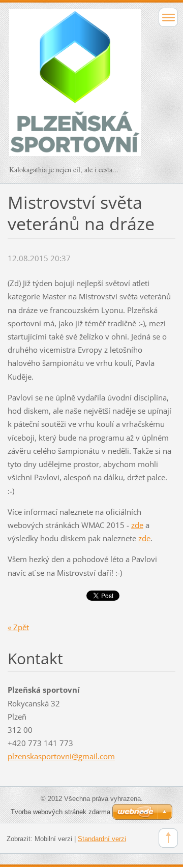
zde (137, 525)
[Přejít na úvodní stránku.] (75, 87)
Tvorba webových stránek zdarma (60, 812)
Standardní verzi (102, 839)
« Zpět (18, 627)
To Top (168, 838)
